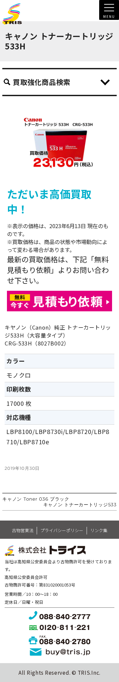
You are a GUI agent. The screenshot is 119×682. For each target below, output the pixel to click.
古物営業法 (22, 530)
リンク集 (98, 530)
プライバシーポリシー (61, 530)
